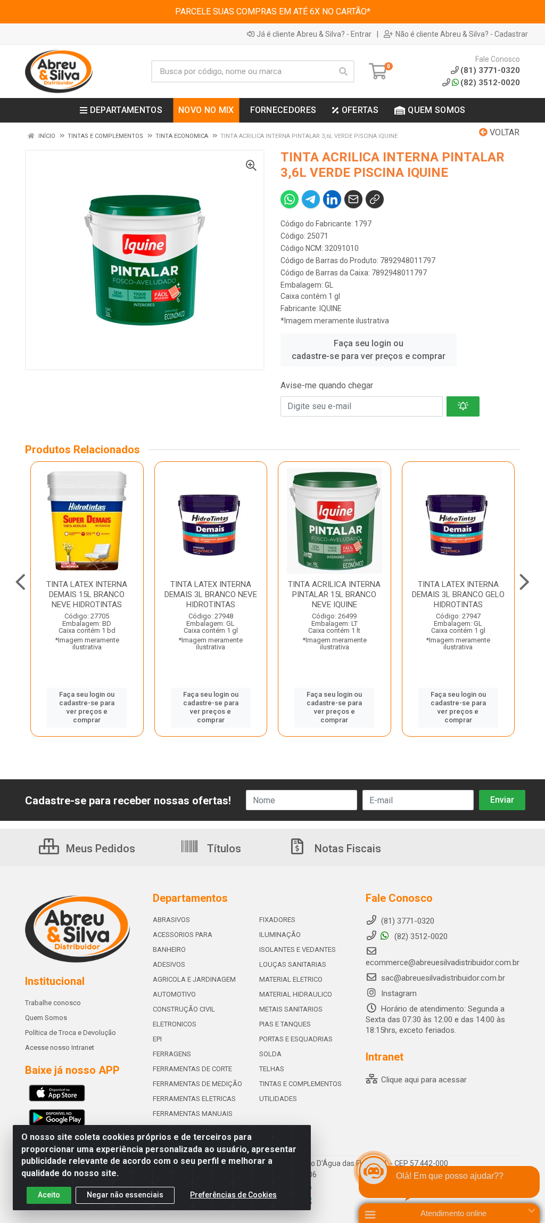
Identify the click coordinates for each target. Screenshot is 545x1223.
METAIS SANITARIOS (291, 1009)
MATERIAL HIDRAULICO (295, 994)
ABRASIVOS (171, 920)
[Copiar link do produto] (375, 199)
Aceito (49, 1195)
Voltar (503, 132)
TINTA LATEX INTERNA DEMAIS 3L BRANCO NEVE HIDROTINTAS (210, 594)
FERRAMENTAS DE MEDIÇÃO (197, 1084)
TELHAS (271, 1069)
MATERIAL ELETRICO (291, 979)
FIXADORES (277, 920)
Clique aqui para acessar (423, 1080)
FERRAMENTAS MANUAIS (193, 1114)
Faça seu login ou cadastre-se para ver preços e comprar (368, 349)
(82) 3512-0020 (490, 82)
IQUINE (330, 308)
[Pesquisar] (343, 71)
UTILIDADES (278, 1099)
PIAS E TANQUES (285, 1024)
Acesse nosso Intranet (59, 1047)
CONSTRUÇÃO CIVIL (184, 1009)
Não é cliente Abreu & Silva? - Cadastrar (461, 34)
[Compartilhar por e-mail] (353, 199)
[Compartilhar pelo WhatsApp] (289, 199)
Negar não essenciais (125, 1195)
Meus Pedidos (99, 848)
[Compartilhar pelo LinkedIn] (332, 199)
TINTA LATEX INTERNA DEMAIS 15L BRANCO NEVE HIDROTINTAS (86, 594)
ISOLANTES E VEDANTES (297, 949)
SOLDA (270, 1054)
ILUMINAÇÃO (280, 935)
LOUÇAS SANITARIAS (292, 964)
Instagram (398, 993)
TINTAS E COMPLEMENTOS (300, 1084)
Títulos (222, 848)
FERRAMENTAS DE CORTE (192, 1069)
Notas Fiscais (346, 848)
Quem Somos (46, 1018)
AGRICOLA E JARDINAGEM (194, 979)
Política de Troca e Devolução (70, 1033)
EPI (157, 1039)
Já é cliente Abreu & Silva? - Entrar (314, 34)
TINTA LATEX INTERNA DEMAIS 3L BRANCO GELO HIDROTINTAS (458, 594)
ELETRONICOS (174, 1024)
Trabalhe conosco (53, 1003)
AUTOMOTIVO (174, 994)
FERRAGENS (172, 1054)
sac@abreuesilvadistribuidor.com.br (443, 978)
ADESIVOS (169, 964)
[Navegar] (20, 582)
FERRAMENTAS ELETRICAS (194, 1099)
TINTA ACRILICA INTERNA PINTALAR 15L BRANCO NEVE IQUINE (334, 594)
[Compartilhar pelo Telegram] (311, 199)
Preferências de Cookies (233, 1195)
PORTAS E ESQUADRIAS (296, 1039)
